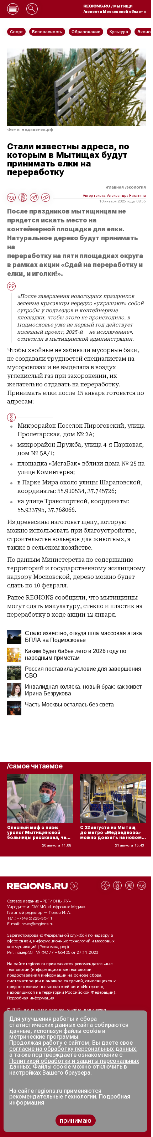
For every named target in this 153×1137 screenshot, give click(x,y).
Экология (136, 187)
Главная (115, 187)
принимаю (75, 1120)
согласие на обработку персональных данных (72, 1048)
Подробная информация (30, 997)
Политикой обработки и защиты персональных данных (74, 1064)
